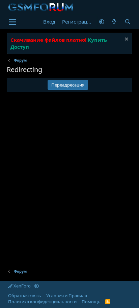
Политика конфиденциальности (42, 302)
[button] (102, 21)
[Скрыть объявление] (126, 39)
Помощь (91, 302)
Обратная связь (24, 296)
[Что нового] (114, 21)
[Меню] (13, 22)
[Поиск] (127, 21)
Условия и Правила (66, 296)
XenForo (22, 286)
